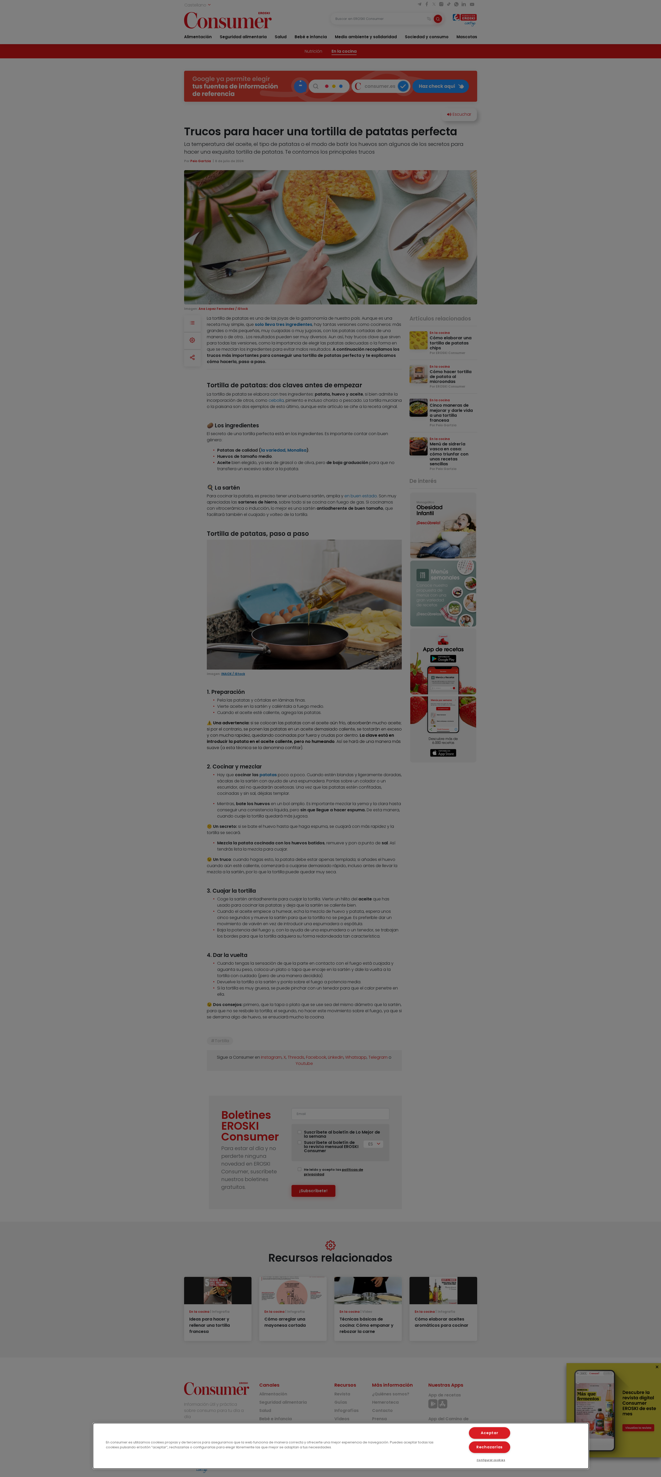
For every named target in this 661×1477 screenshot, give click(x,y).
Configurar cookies (491, 1460)
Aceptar (489, 1432)
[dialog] (341, 1446)
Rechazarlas (489, 1447)
